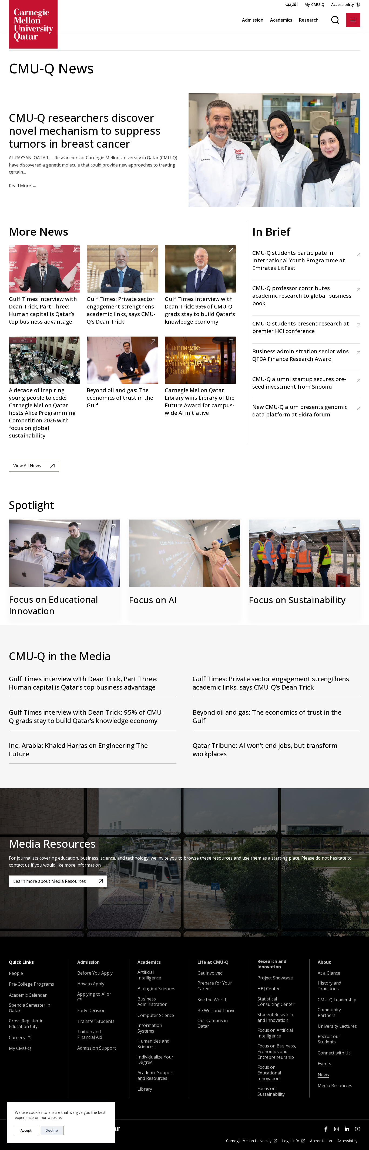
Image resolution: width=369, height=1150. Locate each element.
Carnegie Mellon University (248, 1140)
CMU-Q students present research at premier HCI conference (300, 327)
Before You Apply (95, 973)
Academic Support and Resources (155, 1075)
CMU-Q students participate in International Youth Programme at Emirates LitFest (298, 260)
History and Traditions (329, 986)
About (324, 962)
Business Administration (152, 1001)
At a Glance (329, 973)
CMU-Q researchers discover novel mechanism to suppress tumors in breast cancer (85, 130)
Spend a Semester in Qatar (29, 1008)
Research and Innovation (271, 964)
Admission (252, 20)
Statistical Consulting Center (275, 1001)
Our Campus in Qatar (212, 1023)
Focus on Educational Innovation (53, 605)
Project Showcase (275, 978)
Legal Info (290, 1140)
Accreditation (321, 1140)
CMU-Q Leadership (337, 1000)
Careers (17, 1037)
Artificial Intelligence (149, 975)
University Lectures (337, 1026)
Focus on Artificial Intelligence (275, 1033)
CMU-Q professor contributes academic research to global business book (301, 295)
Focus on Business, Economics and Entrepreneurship (276, 1051)
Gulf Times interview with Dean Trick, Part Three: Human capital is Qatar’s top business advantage (43, 310)
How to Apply (90, 984)
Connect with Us (334, 1053)
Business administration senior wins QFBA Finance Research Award (300, 355)
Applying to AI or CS (94, 997)
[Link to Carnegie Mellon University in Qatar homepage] (33, 24)
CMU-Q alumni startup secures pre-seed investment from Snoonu (299, 382)
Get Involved (210, 973)
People (16, 973)
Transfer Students (96, 1021)
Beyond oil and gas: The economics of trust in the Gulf (120, 397)
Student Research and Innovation (275, 1017)
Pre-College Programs (31, 984)
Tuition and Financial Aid (89, 1034)
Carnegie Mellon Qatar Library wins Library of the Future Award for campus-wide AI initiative (199, 401)
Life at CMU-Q (213, 962)
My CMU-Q (314, 4)
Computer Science (155, 1015)
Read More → (22, 186)
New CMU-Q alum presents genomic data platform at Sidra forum (299, 410)
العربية (291, 4)
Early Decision (91, 1010)
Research (308, 20)
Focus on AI (153, 600)
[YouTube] (357, 1129)
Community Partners (329, 1012)
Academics (281, 20)
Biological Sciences (156, 989)
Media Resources (335, 1085)
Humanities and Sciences (153, 1044)
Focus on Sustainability (297, 600)
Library (144, 1089)
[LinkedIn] (347, 1129)
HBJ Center (268, 989)
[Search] (335, 20)
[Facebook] (325, 1129)
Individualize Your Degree (155, 1060)
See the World (211, 1000)
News (323, 1075)
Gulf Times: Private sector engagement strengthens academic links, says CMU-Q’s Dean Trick (121, 310)
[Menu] (353, 20)
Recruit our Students (329, 1039)
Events (324, 1064)
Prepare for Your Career (214, 986)
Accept (26, 1130)
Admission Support (96, 1048)
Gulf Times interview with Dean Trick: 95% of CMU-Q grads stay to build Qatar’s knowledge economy (200, 310)
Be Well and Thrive (216, 1010)
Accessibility (342, 4)
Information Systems (149, 1028)
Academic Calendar (28, 995)
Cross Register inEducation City (26, 1023)
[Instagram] (336, 1129)
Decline (52, 1130)
